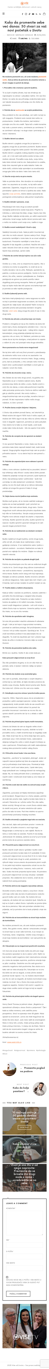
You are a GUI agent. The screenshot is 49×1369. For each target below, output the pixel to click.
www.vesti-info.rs (14, 1042)
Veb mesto (10, 1263)
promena (31, 1050)
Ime (8, 1240)
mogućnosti (8, 1050)
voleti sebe (13, 311)
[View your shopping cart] (44, 13)
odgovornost (20, 1050)
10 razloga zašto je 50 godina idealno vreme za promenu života (24, 1117)
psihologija (41, 1050)
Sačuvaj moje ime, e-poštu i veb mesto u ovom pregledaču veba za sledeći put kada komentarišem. (23, 1282)
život (5, 1054)
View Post (24, 1127)
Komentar (11, 1208)
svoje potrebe (14, 194)
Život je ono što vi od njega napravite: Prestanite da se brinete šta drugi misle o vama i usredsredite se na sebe (24, 1174)
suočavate (20, 110)
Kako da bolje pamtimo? (25, 1089)
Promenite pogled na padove (25, 1069)
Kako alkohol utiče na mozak (24, 1146)
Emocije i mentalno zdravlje (20, 35)
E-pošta (10, 1251)
